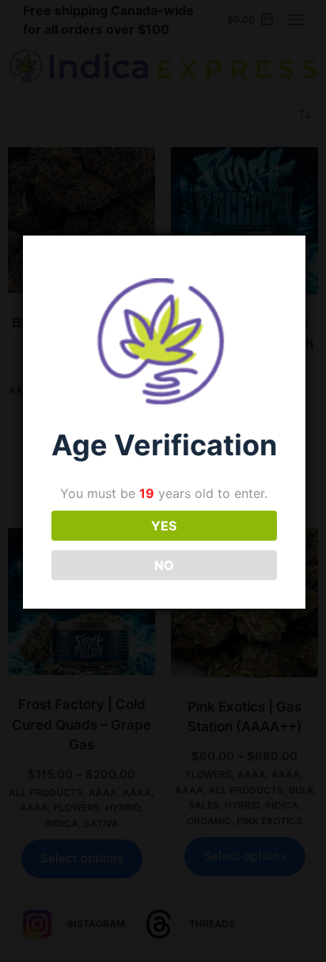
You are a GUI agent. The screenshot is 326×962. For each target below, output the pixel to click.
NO (164, 565)
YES (163, 526)
